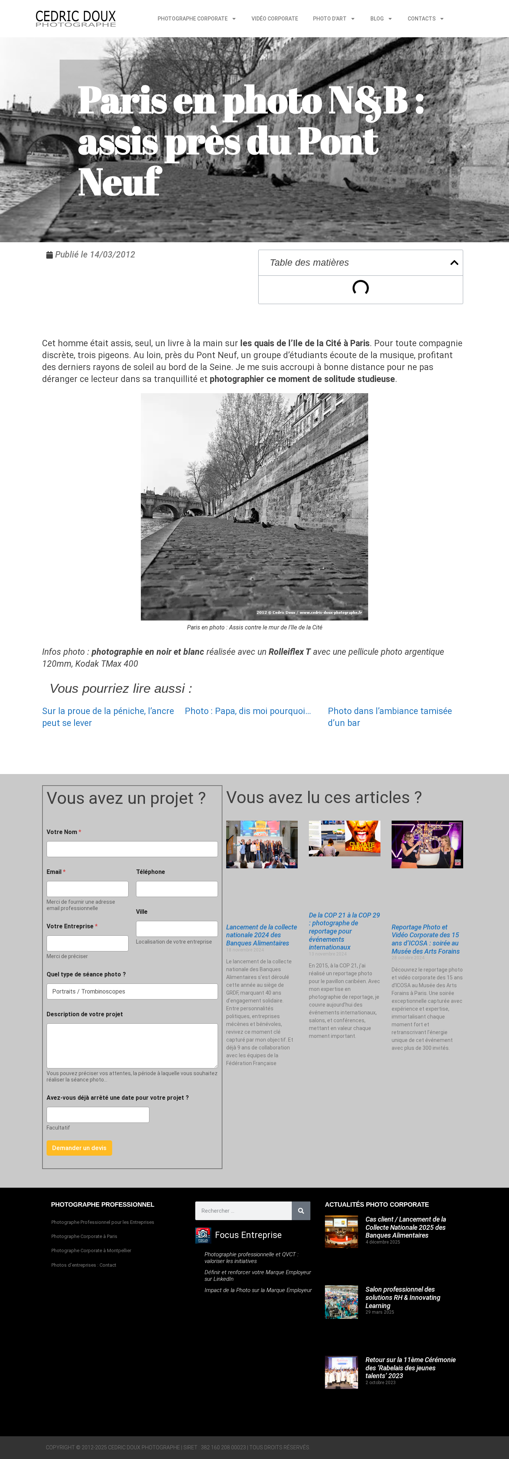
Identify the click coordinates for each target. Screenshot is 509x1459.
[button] (454, 262)
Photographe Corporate (193, 19)
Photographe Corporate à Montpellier (91, 1250)
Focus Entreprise (248, 1235)
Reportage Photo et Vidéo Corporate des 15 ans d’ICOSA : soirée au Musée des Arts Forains (426, 939)
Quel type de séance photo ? (86, 974)
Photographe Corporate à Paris (84, 1236)
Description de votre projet (85, 1014)
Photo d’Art (330, 19)
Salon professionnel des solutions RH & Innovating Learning (403, 1297)
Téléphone (150, 871)
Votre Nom (64, 832)
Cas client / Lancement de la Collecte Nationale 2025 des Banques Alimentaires (406, 1227)
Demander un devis (79, 1148)
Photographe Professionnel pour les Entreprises (102, 1222)
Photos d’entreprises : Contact (83, 1265)
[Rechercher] (301, 1210)
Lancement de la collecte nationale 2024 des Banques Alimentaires (261, 935)
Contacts (422, 19)
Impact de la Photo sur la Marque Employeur (258, 1290)
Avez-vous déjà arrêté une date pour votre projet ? (118, 1097)
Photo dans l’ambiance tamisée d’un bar (390, 717)
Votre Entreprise (72, 926)
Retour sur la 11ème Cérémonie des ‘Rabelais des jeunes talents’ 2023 (411, 1368)
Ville (142, 911)
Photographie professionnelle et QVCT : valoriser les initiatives (251, 1257)
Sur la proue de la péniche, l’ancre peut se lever (108, 717)
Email (56, 871)
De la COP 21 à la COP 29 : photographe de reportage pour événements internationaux (344, 931)
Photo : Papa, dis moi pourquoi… (248, 711)
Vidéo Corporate (275, 19)
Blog (377, 19)
